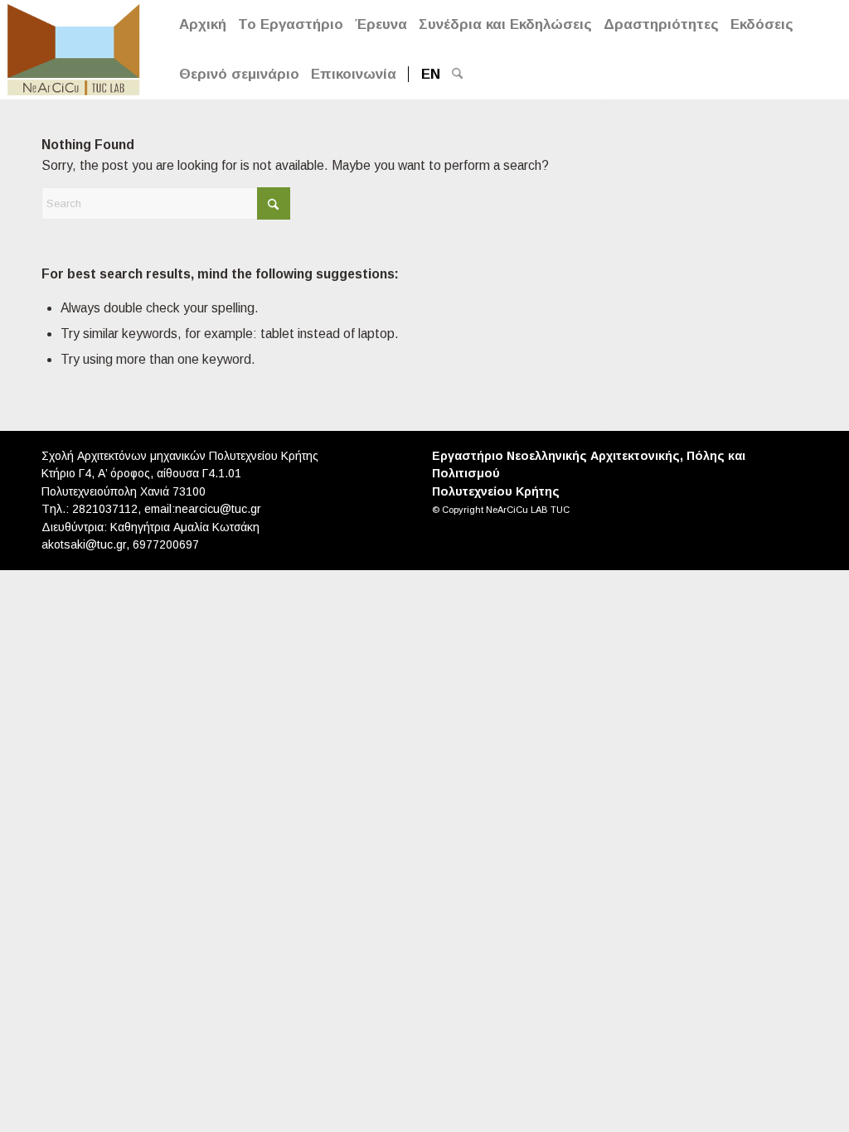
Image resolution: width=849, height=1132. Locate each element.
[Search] (457, 74)
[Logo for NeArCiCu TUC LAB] (73, 47)
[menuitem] (202, 25)
